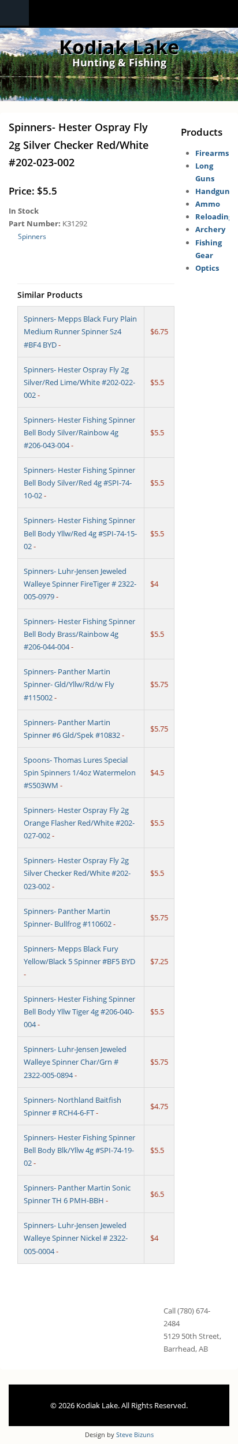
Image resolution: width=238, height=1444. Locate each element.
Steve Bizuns (135, 1434)
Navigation (14, 13)
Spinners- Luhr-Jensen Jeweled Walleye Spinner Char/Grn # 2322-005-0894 (75, 1062)
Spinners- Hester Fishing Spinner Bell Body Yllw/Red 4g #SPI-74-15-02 (80, 533)
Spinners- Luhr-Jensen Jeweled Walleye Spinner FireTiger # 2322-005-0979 (80, 584)
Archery (210, 229)
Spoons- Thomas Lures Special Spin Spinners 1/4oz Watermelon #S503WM (80, 772)
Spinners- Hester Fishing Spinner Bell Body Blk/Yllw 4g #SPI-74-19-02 (79, 1150)
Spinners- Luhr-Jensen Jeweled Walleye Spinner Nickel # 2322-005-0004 (76, 1238)
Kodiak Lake (119, 46)
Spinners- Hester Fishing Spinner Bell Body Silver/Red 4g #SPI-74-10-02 (79, 483)
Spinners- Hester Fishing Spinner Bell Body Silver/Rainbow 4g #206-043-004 (79, 432)
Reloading (214, 216)
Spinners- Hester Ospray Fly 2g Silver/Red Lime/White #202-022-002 (79, 382)
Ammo (207, 204)
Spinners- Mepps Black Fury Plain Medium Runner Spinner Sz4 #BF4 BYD (80, 331)
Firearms (212, 153)
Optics (207, 268)
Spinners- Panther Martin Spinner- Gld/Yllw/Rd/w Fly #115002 (69, 684)
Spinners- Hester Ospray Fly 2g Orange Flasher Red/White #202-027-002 (79, 823)
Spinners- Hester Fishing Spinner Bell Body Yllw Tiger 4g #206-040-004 (79, 1011)
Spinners (32, 236)
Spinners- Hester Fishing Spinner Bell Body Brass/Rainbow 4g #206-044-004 (79, 634)
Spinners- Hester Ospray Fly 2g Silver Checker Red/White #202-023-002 (77, 873)
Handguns (214, 191)
